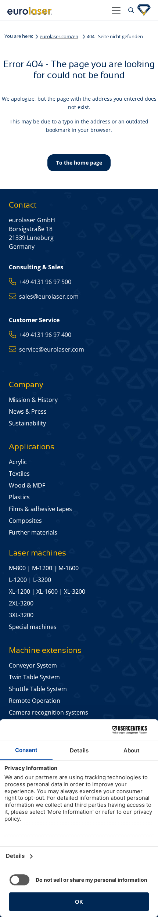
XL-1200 (19, 591)
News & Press (28, 411)
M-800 (17, 568)
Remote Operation (34, 701)
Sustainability (27, 423)
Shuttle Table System (38, 689)
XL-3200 (74, 591)
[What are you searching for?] (130, 10)
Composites (25, 521)
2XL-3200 (21, 603)
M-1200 (42, 568)
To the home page (79, 162)
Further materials (33, 532)
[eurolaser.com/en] (56, 10)
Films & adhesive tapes (40, 509)
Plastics (19, 497)
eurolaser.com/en (59, 36)
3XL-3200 (21, 615)
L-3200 (42, 580)
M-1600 (68, 568)
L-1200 (18, 580)
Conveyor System (33, 665)
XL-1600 (47, 591)
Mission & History (33, 400)
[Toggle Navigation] (116, 10)
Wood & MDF (27, 485)
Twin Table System (34, 677)
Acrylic (18, 462)
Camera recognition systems (48, 712)
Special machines (33, 627)
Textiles (19, 474)
